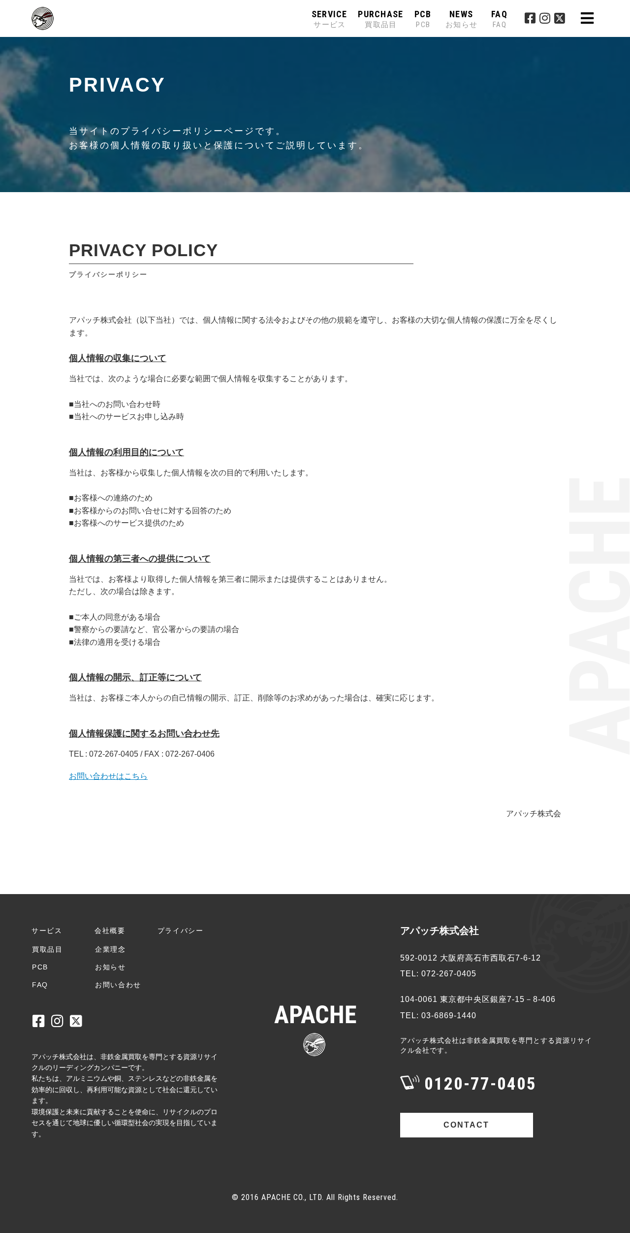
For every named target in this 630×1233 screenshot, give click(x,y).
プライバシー (181, 930)
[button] (586, 19)
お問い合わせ (118, 985)
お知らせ (110, 967)
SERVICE (329, 19)
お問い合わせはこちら (108, 776)
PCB (423, 19)
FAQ (499, 19)
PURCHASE (380, 19)
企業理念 (110, 949)
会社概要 (110, 930)
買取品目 (47, 949)
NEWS (461, 19)
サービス (47, 930)
